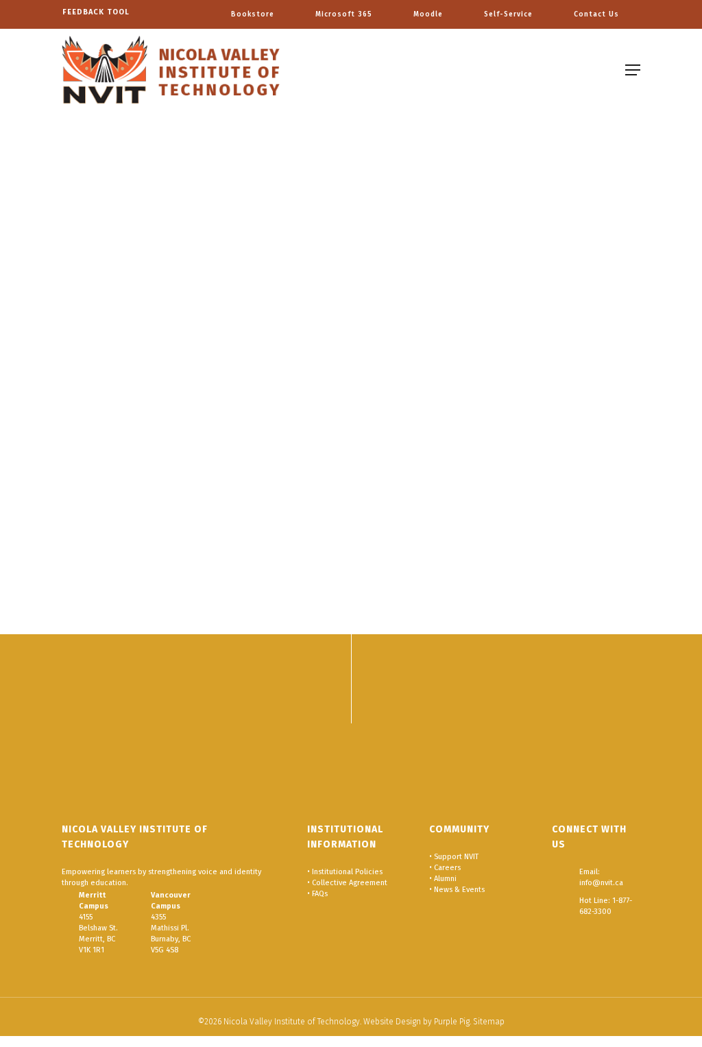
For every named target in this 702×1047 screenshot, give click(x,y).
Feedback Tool (96, 12)
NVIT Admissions (253, 486)
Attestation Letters (129, 376)
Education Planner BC (127, 486)
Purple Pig (452, 1021)
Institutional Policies (347, 871)
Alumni (445, 878)
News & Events (459, 889)
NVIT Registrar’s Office (112, 464)
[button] (632, 70)
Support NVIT (456, 856)
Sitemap (489, 1021)
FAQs (320, 893)
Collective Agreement (349, 882)
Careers (447, 867)
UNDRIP (245, 343)
